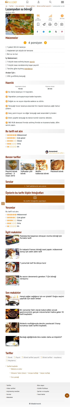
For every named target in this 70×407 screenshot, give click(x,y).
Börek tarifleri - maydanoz (52, 357)
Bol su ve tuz (12, 54)
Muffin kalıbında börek (42, 172)
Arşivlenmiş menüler (13, 391)
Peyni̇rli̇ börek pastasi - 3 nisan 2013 (11, 173)
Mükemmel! (22, 135)
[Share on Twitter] (55, 31)
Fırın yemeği (15, 377)
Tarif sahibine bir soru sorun (36, 186)
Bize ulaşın (40, 385)
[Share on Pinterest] (62, 31)
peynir (32, 62)
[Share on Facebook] (37, 31)
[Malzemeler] (3, 203)
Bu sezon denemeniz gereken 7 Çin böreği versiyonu (38, 278)
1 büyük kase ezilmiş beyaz (21, 62)
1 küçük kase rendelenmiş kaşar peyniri (23, 65)
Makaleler (10, 397)
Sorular (9, 394)
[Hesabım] (39, 2)
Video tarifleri (11, 388)
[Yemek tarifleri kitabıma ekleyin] (38, 24)
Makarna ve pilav (16, 369)
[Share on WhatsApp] (49, 31)
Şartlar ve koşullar (43, 391)
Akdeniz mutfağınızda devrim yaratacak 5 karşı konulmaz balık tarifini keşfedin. (40, 324)
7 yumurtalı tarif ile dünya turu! (33, 263)
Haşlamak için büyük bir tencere (20, 51)
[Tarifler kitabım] (27, 2)
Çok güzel (21, 138)
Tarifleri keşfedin (12, 366)
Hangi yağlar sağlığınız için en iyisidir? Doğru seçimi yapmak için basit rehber (42, 297)
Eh (18, 147)
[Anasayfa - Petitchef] (6, 6)
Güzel (19, 141)
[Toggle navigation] (62, 2)
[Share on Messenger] (43, 31)
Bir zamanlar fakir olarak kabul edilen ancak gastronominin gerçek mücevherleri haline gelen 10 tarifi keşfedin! (42, 312)
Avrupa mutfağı (33, 373)
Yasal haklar (41, 394)
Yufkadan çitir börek (26, 172)
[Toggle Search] (50, 2)
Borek (10, 357)
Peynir (18, 357)
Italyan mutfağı (45, 373)
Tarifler (9, 385)
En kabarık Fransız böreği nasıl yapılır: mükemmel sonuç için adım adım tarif (41, 250)
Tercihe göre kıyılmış (20, 69)
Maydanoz (12, 360)
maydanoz (28, 69)
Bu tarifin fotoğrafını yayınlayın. (35, 201)
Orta (19, 144)
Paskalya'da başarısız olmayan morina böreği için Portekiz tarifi (41, 237)
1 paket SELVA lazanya (16, 47)
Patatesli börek (57, 171)
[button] (8, 24)
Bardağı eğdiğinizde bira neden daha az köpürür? (41, 337)
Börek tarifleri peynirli (31, 357)
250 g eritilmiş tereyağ (16, 76)
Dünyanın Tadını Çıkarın (18, 373)
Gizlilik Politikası (42, 388)
